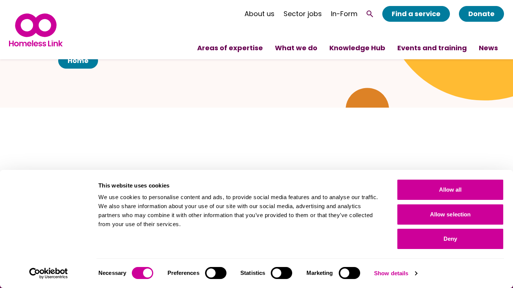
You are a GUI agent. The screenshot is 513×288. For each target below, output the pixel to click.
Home (78, 60)
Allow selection (450, 214)
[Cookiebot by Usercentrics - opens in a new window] (48, 273)
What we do (296, 47)
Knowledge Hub (357, 47)
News (488, 47)
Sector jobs (303, 13)
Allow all (450, 189)
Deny (450, 239)
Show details (391, 273)
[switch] (215, 273)
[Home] (36, 29)
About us (259, 13)
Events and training (432, 47)
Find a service (416, 13)
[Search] (370, 13)
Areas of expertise (230, 47)
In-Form (344, 13)
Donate (481, 13)
